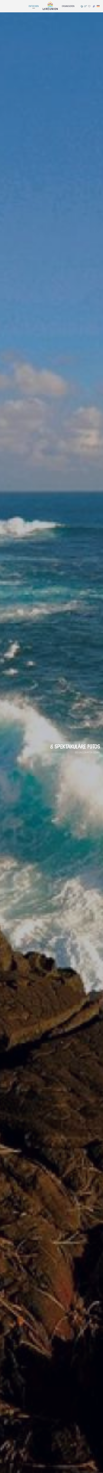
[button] (94, 6)
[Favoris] (89, 6)
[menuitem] (34, 5)
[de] (98, 6)
